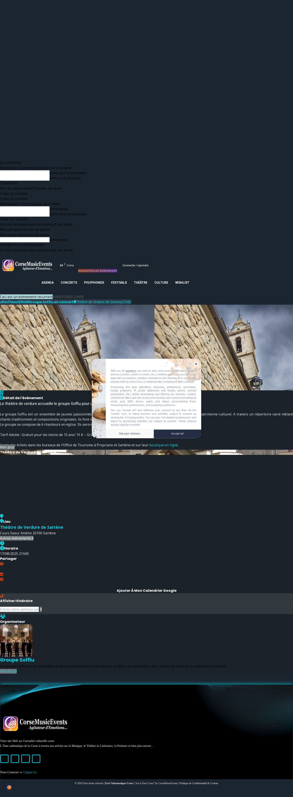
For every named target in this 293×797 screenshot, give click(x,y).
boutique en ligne (163, 445)
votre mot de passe (65, 178)
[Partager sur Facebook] (1, 564)
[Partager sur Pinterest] (1, 579)
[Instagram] (15, 759)
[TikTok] (25, 759)
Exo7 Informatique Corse (119, 783)
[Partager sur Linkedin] (1, 574)
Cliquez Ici (29, 772)
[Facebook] (4, 759)
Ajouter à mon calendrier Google (147, 590)
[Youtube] (36, 759)
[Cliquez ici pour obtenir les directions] (41, 609)
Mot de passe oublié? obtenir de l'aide (30, 188)
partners (131, 371)
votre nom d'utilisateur (68, 173)
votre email (59, 209)
